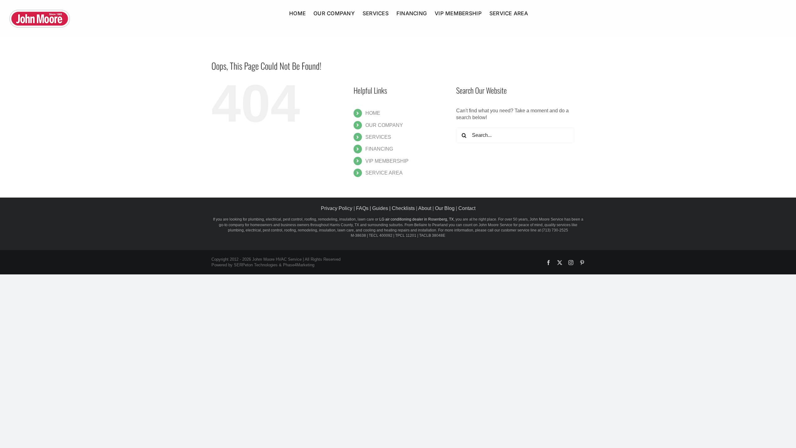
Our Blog (445, 208)
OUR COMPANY (384, 125)
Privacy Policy (336, 208)
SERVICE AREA (384, 172)
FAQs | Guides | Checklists (385, 208)
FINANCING (379, 149)
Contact (466, 208)
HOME (372, 113)
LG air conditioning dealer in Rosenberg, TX (416, 219)
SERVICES (378, 137)
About (424, 208)
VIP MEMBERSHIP (387, 161)
